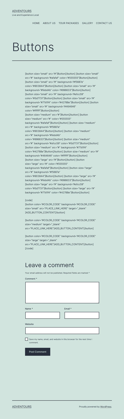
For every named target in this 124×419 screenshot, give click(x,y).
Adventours (21, 11)
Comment (31, 278)
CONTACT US (104, 23)
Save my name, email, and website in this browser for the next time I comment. (60, 341)
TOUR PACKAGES (69, 23)
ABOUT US (49, 23)
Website (29, 324)
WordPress (105, 406)
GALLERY (87, 23)
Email (67, 308)
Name (29, 308)
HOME (36, 23)
